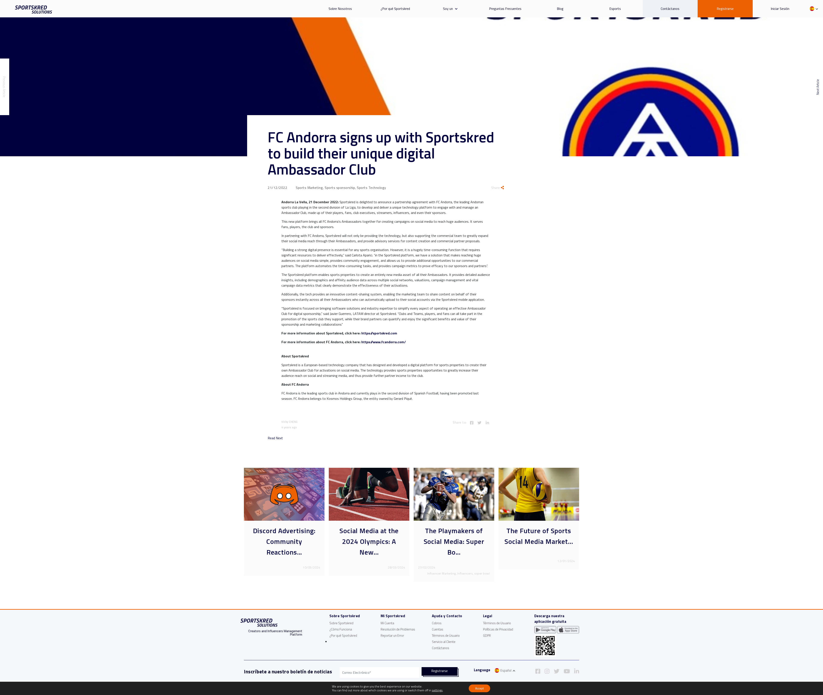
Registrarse (725, 8)
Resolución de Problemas (398, 629)
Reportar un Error (392, 635)
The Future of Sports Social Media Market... (284, 535)
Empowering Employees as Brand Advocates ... (369, 541)
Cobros (437, 623)
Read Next (275, 438)
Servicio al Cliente (443, 641)
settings (437, 690)
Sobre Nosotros (340, 8)
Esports (615, 8)
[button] (455, 8)
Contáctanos (670, 8)
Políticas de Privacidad (498, 629)
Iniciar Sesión (780, 8)
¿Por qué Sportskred (395, 8)
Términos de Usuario (446, 635)
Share (496, 187)
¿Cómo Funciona (340, 629)
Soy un (448, 8)
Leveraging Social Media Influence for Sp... (538, 541)
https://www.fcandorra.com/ (383, 341)
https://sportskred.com (379, 333)
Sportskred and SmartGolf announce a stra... (454, 541)
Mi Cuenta (387, 623)
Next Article (817, 87)
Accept (479, 688)
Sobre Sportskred (341, 623)
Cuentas (437, 629)
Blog (560, 8)
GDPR (487, 635)
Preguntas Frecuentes (505, 8)
